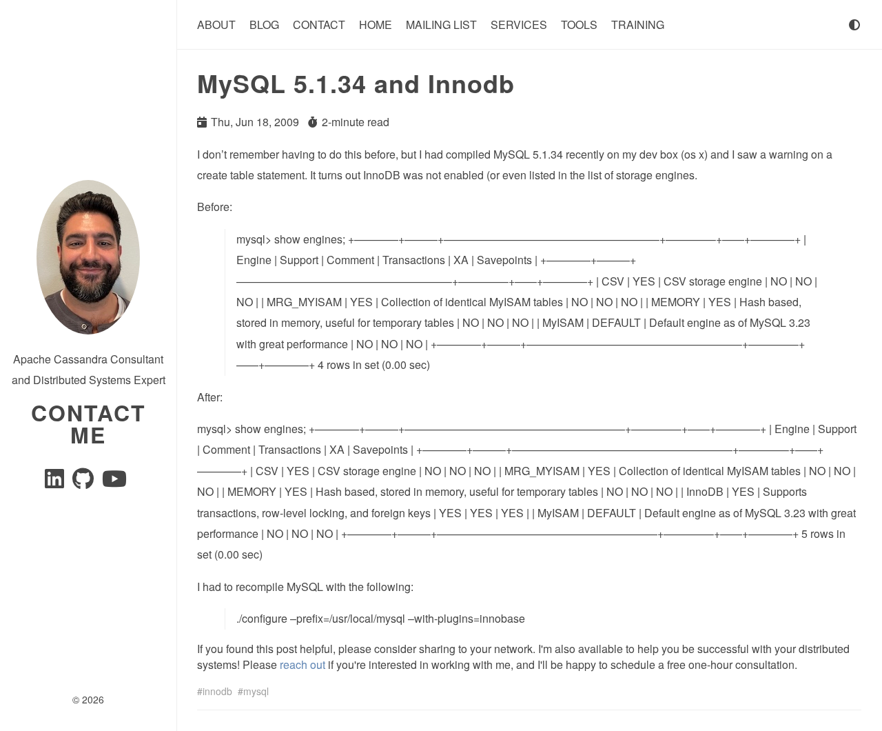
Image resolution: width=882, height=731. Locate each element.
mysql (256, 691)
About (216, 24)
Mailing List (441, 24)
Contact (319, 24)
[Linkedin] (56, 482)
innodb (217, 691)
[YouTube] (114, 482)
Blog (264, 24)
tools (579, 24)
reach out (302, 664)
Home (375, 24)
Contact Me (88, 423)
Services (519, 24)
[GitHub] (84, 482)
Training (637, 24)
